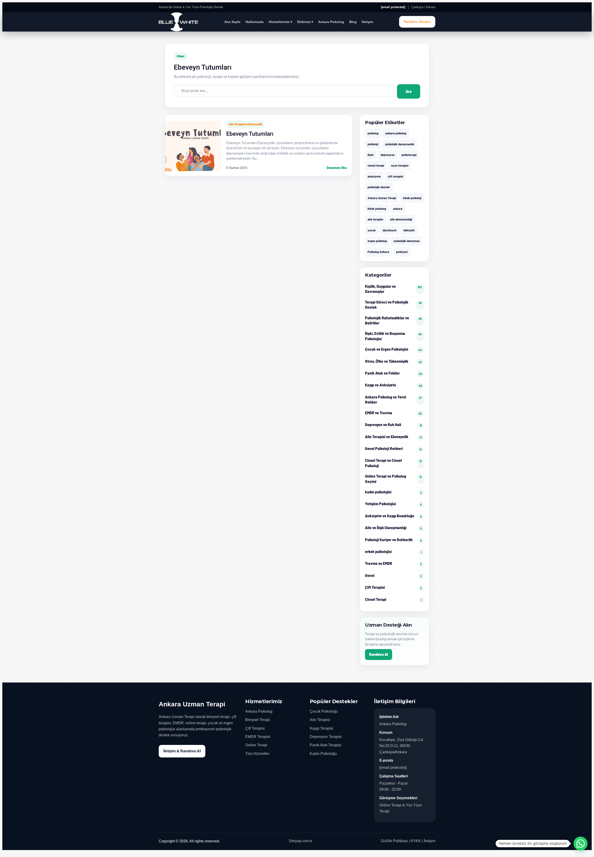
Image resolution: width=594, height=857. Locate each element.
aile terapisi (375, 219)
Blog (353, 22)
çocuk (372, 230)
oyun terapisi (399, 165)
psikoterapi (409, 155)
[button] (581, 844)
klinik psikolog (377, 208)
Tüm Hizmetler (257, 754)
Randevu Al (378, 654)
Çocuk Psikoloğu (324, 711)
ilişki (371, 155)
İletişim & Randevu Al (182, 751)
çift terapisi (395, 176)
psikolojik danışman (407, 241)
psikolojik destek (379, 187)
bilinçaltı (409, 230)
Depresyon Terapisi (326, 737)
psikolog (373, 133)
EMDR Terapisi (257, 737)
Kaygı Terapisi (321, 728)
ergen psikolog (377, 241)
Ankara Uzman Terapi (382, 198)
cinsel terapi (376, 165)
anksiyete (374, 176)
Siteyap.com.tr (300, 841)
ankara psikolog (395, 133)
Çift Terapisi (255, 728)
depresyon (388, 155)
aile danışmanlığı (401, 219)
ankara (397, 208)
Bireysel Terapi (257, 720)
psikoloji (373, 144)
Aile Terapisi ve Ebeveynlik (245, 124)
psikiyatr (402, 252)
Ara (409, 91)
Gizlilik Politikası (394, 841)
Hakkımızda (254, 22)
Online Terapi (256, 745)
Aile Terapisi (320, 720)
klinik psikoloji (412, 198)
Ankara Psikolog (331, 22)
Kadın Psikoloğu (323, 754)
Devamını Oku (337, 168)
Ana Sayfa (232, 22)
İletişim (367, 22)
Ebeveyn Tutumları (250, 134)
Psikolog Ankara (378, 252)
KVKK (416, 841)
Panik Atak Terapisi (325, 745)
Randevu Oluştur (417, 21)
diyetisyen (390, 230)
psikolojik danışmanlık (399, 144)
